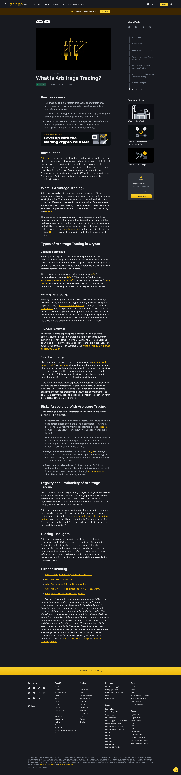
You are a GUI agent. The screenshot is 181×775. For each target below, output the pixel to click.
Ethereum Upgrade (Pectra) (114, 729)
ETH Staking (84, 713)
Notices (57, 722)
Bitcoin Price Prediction (113, 723)
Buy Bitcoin (109, 732)
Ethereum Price (110, 718)
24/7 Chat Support (137, 715)
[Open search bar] (147, 4)
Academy (83, 701)
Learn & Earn (109, 709)
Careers (57, 690)
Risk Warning (59, 719)
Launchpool (84, 707)
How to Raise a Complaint (139, 743)
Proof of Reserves (137, 704)
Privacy (57, 707)
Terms (57, 704)
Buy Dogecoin (110, 741)
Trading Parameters (137, 734)
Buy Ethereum (110, 744)
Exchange (83, 687)
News (57, 695)
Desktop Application (62, 728)
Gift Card (83, 704)
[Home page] (16, 4)
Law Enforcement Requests (140, 740)
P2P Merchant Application (114, 687)
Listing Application (111, 690)
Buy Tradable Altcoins (112, 747)
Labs (107, 695)
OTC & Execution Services (140, 695)
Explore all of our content (89, 671)
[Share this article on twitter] (129, 27)
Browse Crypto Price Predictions (116, 721)
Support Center (136, 718)
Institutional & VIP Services (114, 693)
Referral (133, 690)
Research (83, 719)
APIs (132, 729)
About (57, 687)
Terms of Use (43, 764)
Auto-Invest (84, 710)
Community (59, 716)
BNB (132, 693)
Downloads (58, 725)
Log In (154, 4)
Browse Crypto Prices (112, 712)
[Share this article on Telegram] (143, 27)
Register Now (141, 196)
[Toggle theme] (176, 4)
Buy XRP (108, 738)
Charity (82, 722)
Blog (56, 713)
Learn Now (105, 11)
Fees (132, 726)
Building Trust (59, 710)
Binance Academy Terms (65, 764)
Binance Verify (135, 731)
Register (164, 4)
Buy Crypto (84, 690)
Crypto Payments (86, 695)
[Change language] (171, 4)
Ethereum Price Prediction (114, 726)
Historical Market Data (138, 698)
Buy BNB (108, 735)
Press (57, 698)
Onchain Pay (109, 698)
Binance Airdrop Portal (138, 737)
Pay (81, 693)
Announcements (60, 693)
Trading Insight (136, 701)
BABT (82, 716)
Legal (57, 701)
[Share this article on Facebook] (136, 27)
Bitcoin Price (109, 715)
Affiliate (133, 687)
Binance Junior (85, 698)
